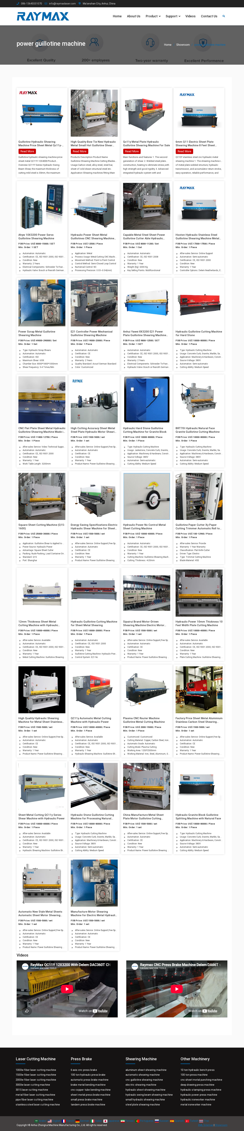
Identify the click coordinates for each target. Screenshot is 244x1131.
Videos (190, 16)
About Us (133, 16)
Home (117, 16)
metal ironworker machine (196, 1104)
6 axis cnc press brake (84, 1069)
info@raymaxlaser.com (62, 4)
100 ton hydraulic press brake (88, 1074)
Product (152, 16)
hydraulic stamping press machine (201, 1089)
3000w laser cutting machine (33, 1084)
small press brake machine (87, 1099)
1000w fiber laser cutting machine (36, 1069)
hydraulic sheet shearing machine (145, 1089)
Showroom (221, 1125)
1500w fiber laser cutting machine (36, 1074)
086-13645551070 (31, 4)
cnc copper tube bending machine (91, 1089)
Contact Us (209, 16)
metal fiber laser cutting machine (35, 1094)
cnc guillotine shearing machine (144, 1079)
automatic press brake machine (90, 1079)
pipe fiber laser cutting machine (34, 1099)
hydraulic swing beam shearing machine (149, 1094)
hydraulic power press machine (199, 1094)
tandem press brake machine (88, 1104)
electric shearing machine (141, 1084)
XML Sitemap (205, 1125)
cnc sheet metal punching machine (201, 1079)
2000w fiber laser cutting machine (36, 1079)
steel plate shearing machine (143, 1104)
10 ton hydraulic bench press (198, 1069)
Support (171, 16)
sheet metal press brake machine (91, 1094)
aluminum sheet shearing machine (146, 1069)
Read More (79, 151)
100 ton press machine (194, 1074)
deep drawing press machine (198, 1084)
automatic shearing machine (143, 1074)
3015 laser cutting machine (32, 1089)
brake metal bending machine (88, 1084)
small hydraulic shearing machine (145, 1099)
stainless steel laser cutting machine (38, 1104)
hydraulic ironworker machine (198, 1099)
